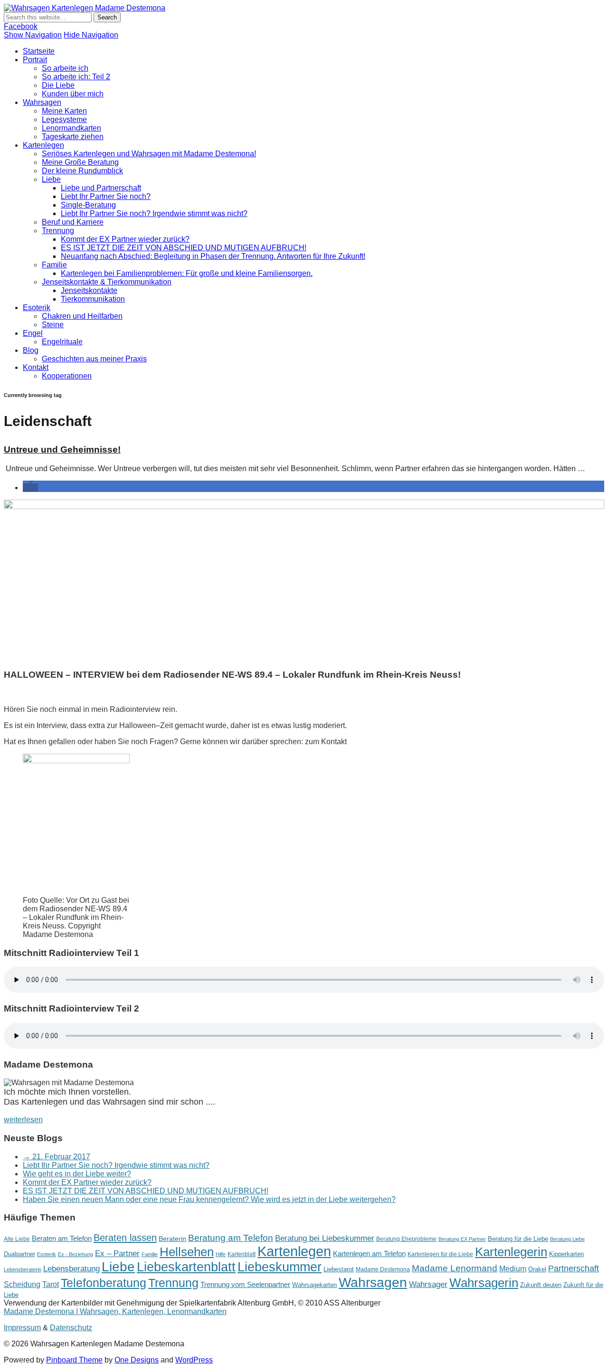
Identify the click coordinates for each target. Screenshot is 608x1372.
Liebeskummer (280, 1267)
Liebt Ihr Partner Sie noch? (106, 196)
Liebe (51, 179)
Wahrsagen (42, 102)
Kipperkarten (566, 1254)
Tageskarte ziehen (73, 136)
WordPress (194, 1360)
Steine (53, 325)
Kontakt (35, 367)
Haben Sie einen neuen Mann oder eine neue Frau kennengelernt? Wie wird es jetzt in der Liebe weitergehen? (209, 1199)
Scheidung (22, 1284)
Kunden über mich (73, 94)
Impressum (22, 1328)
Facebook (21, 26)
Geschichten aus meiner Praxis (94, 359)
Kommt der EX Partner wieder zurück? (125, 239)
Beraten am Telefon (62, 1238)
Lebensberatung (71, 1268)
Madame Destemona (383, 1269)
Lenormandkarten (71, 128)
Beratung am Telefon (230, 1238)
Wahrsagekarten (314, 1284)
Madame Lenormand (454, 1268)
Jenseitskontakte (89, 290)
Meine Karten (64, 111)
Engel (33, 333)
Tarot (50, 1284)
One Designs (136, 1360)
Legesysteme (64, 119)
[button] (30, 487)
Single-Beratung (88, 205)
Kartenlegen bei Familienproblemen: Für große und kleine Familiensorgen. (187, 273)
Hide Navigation (91, 35)
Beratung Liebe (567, 1239)
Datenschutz (71, 1328)
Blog (30, 350)
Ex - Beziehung (75, 1254)
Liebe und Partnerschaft (101, 188)
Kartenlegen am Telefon (369, 1253)
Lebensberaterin (22, 1269)
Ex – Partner (117, 1253)
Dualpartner (19, 1254)
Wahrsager (428, 1284)
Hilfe (221, 1254)
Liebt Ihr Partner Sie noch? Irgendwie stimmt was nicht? (154, 213)
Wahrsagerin (483, 1282)
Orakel (537, 1269)
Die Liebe (58, 85)
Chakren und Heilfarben (82, 316)
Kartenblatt (242, 1254)
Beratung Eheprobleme (406, 1239)
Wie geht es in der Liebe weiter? (77, 1174)
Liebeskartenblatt (186, 1267)
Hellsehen (187, 1251)
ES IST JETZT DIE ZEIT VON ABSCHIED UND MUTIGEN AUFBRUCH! (183, 248)
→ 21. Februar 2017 (56, 1157)
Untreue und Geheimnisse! (62, 449)
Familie (54, 265)
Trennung (58, 231)
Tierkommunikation (93, 299)
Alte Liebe (17, 1239)
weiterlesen (23, 1120)
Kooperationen (67, 376)
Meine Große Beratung (80, 162)
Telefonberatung (103, 1283)
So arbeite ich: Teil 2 (76, 77)
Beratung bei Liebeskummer (324, 1238)
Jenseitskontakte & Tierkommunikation (106, 282)
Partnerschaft (573, 1268)
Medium (512, 1268)
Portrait (35, 60)
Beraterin (172, 1238)
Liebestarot (338, 1269)
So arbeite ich (65, 68)
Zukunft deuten (540, 1284)
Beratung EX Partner (462, 1239)
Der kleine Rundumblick (82, 171)
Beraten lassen (125, 1237)
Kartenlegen (43, 145)
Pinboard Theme (74, 1360)
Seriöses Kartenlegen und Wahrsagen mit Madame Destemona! (149, 154)
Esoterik (36, 307)
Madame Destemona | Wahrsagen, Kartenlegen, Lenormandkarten (115, 1311)
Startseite (39, 51)
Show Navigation (33, 35)
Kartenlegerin (511, 1251)
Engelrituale (62, 342)
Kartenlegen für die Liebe (440, 1254)
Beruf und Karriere (73, 222)
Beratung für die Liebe (518, 1238)
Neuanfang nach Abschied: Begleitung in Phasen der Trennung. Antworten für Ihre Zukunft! (213, 256)
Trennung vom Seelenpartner (245, 1284)
